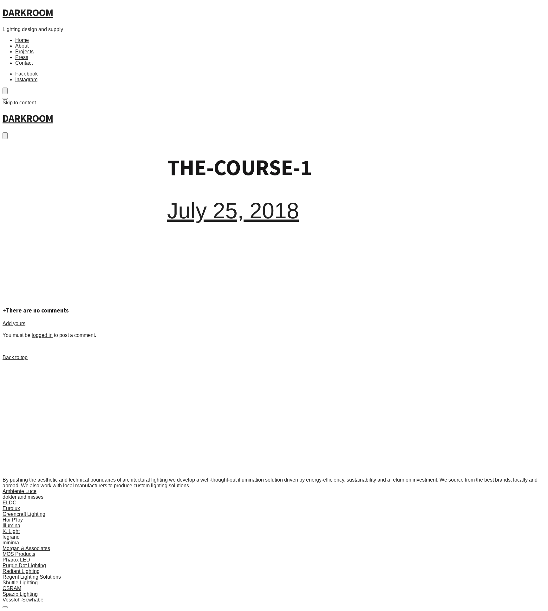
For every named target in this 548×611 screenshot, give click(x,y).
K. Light (11, 531)
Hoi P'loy (13, 519)
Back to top (15, 357)
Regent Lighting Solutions (32, 577)
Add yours (14, 323)
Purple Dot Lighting (24, 565)
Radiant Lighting (21, 571)
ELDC (9, 502)
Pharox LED (16, 559)
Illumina (11, 525)
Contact (24, 63)
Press (21, 57)
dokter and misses (23, 497)
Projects (24, 51)
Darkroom (28, 13)
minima (11, 542)
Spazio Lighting (20, 594)
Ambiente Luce (19, 491)
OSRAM (12, 588)
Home (22, 40)
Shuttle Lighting (20, 582)
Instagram (26, 79)
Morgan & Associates (26, 548)
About (22, 46)
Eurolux (11, 508)
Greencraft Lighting (24, 514)
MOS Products (19, 554)
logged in (42, 335)
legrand (11, 537)
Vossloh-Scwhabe (23, 599)
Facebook (26, 73)
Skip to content (19, 102)
